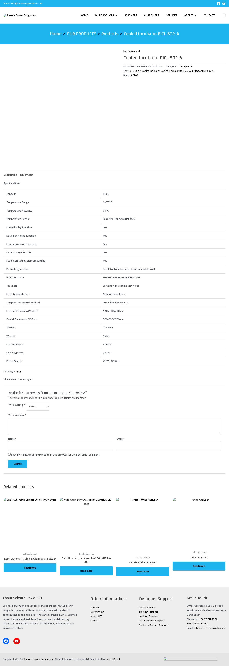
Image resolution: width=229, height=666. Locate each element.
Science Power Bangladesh (38, 659)
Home (84, 15)
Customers (151, 15)
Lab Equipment (131, 51)
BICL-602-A (135, 71)
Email (120, 439)
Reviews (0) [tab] (27, 175)
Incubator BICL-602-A (202, 71)
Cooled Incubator (151, 71)
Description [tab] (10, 175)
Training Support (148, 612)
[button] (115, 15)
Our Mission (97, 612)
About (188, 15)
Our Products (104, 15)
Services (171, 15)
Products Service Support (153, 625)
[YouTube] (223, 3)
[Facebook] (218, 3)
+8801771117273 (208, 619)
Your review (17, 415)
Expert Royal (113, 659)
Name (12, 439)
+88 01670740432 (197, 623)
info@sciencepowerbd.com (26, 3)
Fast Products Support (151, 620)
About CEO (96, 616)
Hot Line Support (148, 616)
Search (221, 15)
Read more (30, 568)
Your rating (16, 405)
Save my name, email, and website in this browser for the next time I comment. (55, 455)
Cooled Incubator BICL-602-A (176, 71)
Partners (130, 15)
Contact (209, 15)
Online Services (147, 607)
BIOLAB (134, 75)
